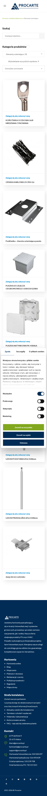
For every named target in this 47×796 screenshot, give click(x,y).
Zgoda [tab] (7, 352)
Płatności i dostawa (15, 673)
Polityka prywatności (15, 680)
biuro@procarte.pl (16, 743)
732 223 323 (32, 765)
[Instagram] (12, 779)
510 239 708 (29, 761)
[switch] (40, 401)
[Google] (36, 779)
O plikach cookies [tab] (36, 352)
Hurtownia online (14, 663)
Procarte (5, 18)
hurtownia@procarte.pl (18, 747)
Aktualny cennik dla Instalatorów (20, 710)
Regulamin (11, 684)
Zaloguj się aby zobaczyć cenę (18, 116)
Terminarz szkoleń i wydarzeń (19, 713)
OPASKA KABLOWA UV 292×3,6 (20, 182)
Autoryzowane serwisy (16, 720)
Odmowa (23, 443)
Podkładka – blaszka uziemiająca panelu (23, 241)
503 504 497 (37, 754)
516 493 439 (34, 757)
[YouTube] (18, 779)
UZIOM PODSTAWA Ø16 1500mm (21, 459)
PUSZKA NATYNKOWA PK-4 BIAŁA (21, 345)
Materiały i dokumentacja (17, 716)
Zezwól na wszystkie (23, 427)
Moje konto (11, 670)
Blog (9, 667)
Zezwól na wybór (23, 435)
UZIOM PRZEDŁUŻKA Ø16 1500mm (22, 518)
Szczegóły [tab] (20, 352)
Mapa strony (12, 687)
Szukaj (42, 36)
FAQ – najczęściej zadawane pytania (21, 723)
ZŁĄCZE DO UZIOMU (15, 577)
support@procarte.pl (18, 750)
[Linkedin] (24, 779)
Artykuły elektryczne (16, 18)
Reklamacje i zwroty (15, 677)
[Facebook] (6, 779)
